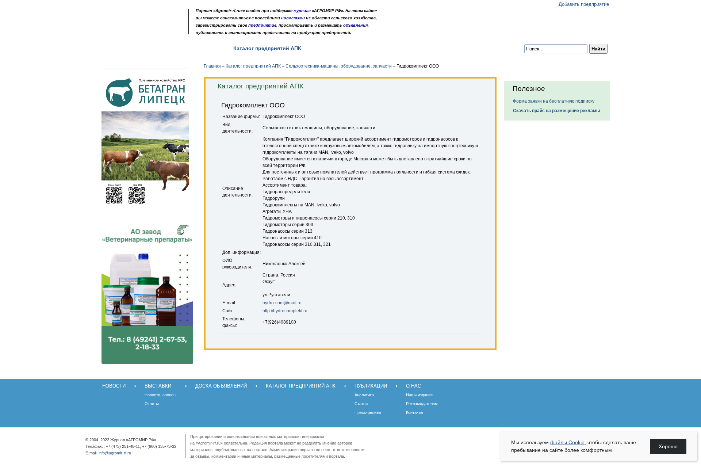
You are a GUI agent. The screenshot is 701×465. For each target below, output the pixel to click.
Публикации (329, 48)
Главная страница (125, 30)
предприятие (262, 25)
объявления (355, 25)
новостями (293, 18)
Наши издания (419, 395)
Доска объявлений (196, 48)
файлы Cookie (567, 442)
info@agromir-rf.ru (115, 453)
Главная (212, 66)
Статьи (361, 403)
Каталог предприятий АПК (267, 48)
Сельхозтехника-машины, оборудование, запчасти (339, 66)
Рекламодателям (422, 403)
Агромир (138, 17)
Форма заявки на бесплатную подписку (553, 101)
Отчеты (152, 403)
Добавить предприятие (584, 4)
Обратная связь (135, 30)
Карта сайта (144, 30)
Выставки (147, 48)
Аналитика (364, 395)
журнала (302, 10)
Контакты (414, 412)
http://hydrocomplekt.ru (285, 310)
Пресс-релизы (368, 412)
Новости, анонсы (160, 395)
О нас (365, 48)
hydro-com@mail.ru (282, 302)
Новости (110, 48)
